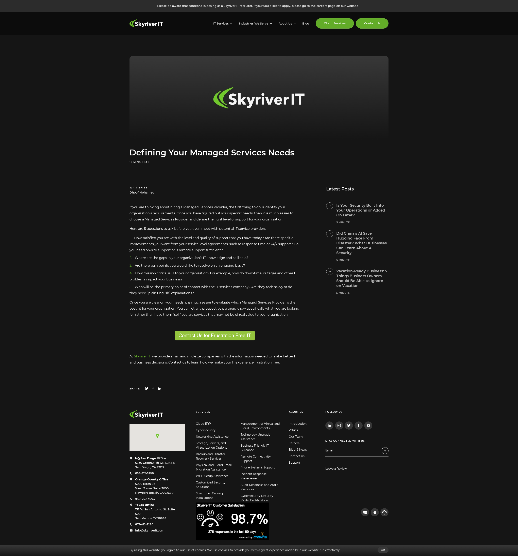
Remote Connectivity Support (256, 459)
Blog (305, 23)
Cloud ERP (203, 424)
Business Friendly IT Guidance (255, 448)
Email (329, 450)
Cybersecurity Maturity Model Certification (257, 498)
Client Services (335, 23)
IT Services (221, 23)
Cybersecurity (205, 430)
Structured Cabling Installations (209, 496)
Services (203, 411)
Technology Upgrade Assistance (255, 437)
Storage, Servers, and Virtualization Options (211, 445)
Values (293, 430)
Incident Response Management (253, 476)
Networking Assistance (212, 436)
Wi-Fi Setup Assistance (212, 476)
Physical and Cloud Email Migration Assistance (214, 467)
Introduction (298, 424)
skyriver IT (139, 44)
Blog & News (298, 449)
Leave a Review (336, 468)
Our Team (296, 436)
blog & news (163, 44)
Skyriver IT (142, 356)
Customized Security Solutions (210, 485)
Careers (294, 443)
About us (296, 411)
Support (294, 462)
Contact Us (372, 23)
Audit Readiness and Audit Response (259, 487)
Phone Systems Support (258, 467)
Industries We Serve (253, 23)
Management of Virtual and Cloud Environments (260, 426)
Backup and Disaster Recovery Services (210, 456)
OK (383, 550)
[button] (157, 436)
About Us (285, 23)
